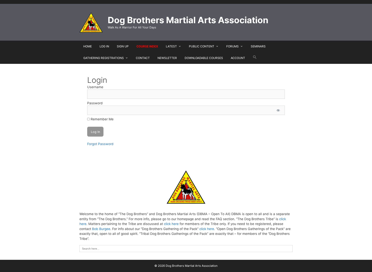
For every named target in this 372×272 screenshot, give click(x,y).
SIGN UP (123, 46)
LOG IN (104, 46)
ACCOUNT (238, 58)
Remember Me (102, 119)
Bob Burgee (101, 229)
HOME (87, 46)
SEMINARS (258, 46)
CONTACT (143, 58)
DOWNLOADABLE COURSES (204, 58)
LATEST (171, 46)
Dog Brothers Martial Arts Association (188, 20)
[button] (255, 58)
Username (95, 87)
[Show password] (278, 110)
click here (171, 224)
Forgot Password (100, 144)
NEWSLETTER (167, 58)
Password (95, 103)
